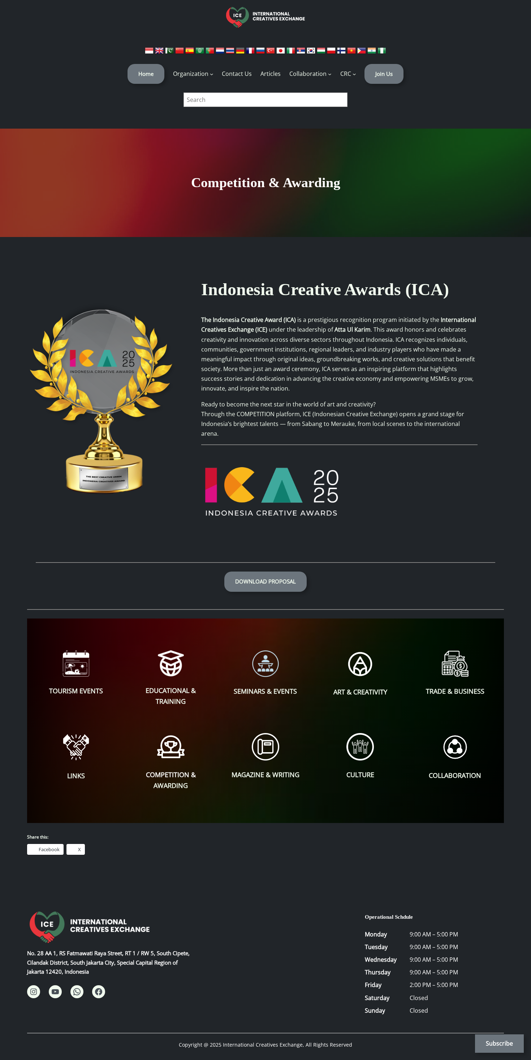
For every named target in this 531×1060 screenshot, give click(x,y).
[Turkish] (271, 53)
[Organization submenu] (211, 74)
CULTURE (360, 774)
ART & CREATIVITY (360, 692)
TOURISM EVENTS (76, 690)
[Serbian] (302, 53)
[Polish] (332, 53)
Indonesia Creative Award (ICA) (254, 320)
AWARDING (171, 785)
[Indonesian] (150, 53)
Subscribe (499, 1043)
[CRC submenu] (354, 74)
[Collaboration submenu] (330, 74)
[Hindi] (372, 53)
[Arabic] (200, 53)
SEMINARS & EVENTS (265, 691)
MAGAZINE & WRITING (265, 774)
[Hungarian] (322, 53)
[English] (160, 53)
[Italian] (291, 53)
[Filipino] (362, 53)
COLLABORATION (455, 775)
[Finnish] (342, 53)
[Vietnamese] (352, 53)
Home (146, 73)
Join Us (384, 73)
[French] (251, 53)
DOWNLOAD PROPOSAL (265, 581)
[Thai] (231, 53)
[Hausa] (381, 53)
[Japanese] (281, 53)
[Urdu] (170, 53)
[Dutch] (221, 53)
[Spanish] (190, 53)
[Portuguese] (211, 53)
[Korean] (312, 53)
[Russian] (261, 53)
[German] (241, 53)
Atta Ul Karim (352, 329)
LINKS (76, 775)
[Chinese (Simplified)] (180, 53)
